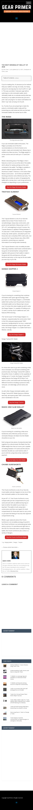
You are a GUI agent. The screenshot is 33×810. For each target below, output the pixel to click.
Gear (6, 71)
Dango (15, 542)
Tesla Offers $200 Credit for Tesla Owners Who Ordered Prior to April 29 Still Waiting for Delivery (20, 701)
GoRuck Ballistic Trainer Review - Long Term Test (19, 665)
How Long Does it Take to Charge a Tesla (19, 712)
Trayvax (20, 542)
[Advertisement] (16, 43)
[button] (16, 187)
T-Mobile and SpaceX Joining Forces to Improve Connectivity (19, 683)
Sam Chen (5, 69)
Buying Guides (8, 542)
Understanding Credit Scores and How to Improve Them (19, 671)
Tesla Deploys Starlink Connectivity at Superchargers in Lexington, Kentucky (19, 719)
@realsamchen (14, 571)
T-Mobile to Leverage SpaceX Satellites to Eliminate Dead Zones (18, 677)
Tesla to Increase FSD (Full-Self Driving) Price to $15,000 (19, 689)
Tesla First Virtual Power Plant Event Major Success (18, 694)
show (16, 78)
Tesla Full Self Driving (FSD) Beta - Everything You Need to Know (19, 707)
